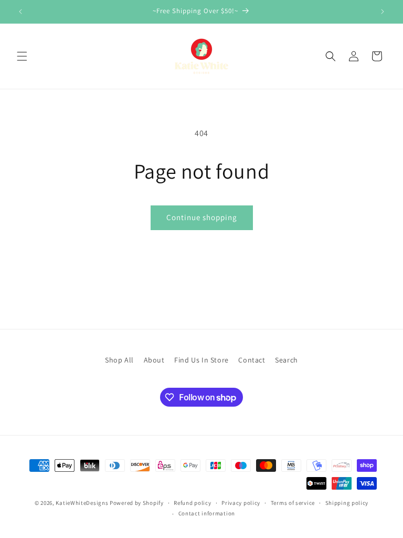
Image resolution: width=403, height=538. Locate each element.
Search (286, 360)
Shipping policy (347, 502)
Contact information (206, 513)
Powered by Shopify (137, 502)
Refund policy (192, 502)
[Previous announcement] (20, 11)
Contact (251, 360)
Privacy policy (240, 502)
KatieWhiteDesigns (82, 502)
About (154, 360)
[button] (22, 56)
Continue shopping (201, 217)
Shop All (119, 360)
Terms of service (293, 502)
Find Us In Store (201, 360)
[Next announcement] (382, 11)
